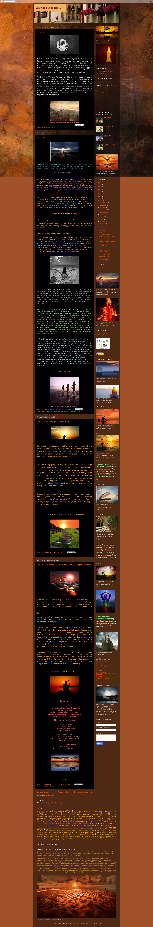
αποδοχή (44, 411)
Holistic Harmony (101, 666)
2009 (100, 269)
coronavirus (48, 838)
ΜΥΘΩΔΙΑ (107, 821)
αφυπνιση (105, 813)
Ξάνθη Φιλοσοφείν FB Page (104, 71)
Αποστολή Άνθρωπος (49, 813)
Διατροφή (50, 816)
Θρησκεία (54, 820)
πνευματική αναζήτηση (67, 411)
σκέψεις (105, 830)
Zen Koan (60, 840)
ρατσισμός (68, 830)
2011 (99, 264)
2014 (100, 198)
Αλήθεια (67, 811)
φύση (113, 834)
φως (38, 836)
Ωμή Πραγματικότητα (99, 836)
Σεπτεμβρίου (103, 209)
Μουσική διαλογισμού (98, 821)
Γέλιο (75, 814)
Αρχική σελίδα (63, 792)
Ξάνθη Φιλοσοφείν (48, 7)
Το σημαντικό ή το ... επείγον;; (107, 241)
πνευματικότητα (89, 825)
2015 (100, 196)
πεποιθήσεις (110, 823)
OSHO (102, 838)
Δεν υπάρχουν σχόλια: (65, 125)
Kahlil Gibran (75, 838)
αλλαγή (75, 811)
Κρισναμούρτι (113, 820)
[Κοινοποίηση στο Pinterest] (83, 125)
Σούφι (52, 832)
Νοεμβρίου (103, 205)
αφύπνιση (113, 813)
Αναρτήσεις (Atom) (49, 795)
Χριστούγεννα (61, 836)
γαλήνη (70, 814)
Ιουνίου (102, 216)
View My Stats (100, 334)
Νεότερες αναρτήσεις (44, 792)
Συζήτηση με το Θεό (43, 834)
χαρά (47, 836)
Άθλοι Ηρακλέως (57, 811)
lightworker (99, 674)
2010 (100, 266)
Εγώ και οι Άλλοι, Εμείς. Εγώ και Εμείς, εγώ (107, 250)
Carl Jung (114, 836)
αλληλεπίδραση (83, 811)
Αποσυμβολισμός (61, 813)
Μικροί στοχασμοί (78, 821)
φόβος (108, 834)
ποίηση (52, 786)
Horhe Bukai (67, 838)
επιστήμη (47, 818)
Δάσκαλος (104, 814)
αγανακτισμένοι (40, 811)
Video (53, 840)
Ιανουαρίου (103, 259)
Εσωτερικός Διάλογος (62, 818)
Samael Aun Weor (41, 840)
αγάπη (48, 811)
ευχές (86, 818)
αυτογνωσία (95, 813)
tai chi (48, 839)
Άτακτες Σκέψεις (86, 813)
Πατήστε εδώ (100, 88)
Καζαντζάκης (63, 820)
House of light (100, 668)
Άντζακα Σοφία (45, 786)
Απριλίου (102, 221)
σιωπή (98, 830)
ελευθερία (90, 816)
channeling (40, 838)
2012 (100, 262)
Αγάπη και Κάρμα (108, 126)
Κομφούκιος (100, 820)
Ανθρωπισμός (93, 811)
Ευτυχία (79, 818)
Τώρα (92, 834)
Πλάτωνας (46, 825)
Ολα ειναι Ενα (60, 823)
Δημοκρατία (112, 814)
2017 (100, 191)
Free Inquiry (99, 664)
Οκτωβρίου (103, 207)
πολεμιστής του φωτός (43, 828)
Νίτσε (113, 821)
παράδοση (50, 411)
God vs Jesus (107, 117)
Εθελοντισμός (66, 816)
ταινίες (83, 834)
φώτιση (42, 836)
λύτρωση (40, 821)
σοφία (58, 832)
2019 (100, 187)
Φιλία (102, 834)
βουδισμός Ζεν (50, 814)
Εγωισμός (57, 816)
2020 (100, 184)
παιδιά (80, 823)
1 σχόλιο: (61, 552)
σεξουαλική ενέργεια (89, 830)
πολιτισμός (54, 828)
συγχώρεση (45, 554)
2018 (100, 189)
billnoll (90, 923)
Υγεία (97, 834)
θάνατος (114, 818)
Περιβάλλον (39, 825)
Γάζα (66, 814)
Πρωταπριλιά (52, 830)
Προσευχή (77, 828)
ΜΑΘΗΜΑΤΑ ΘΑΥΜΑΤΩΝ (62, 821)
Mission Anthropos (94, 838)
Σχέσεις (76, 834)
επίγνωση (39, 818)
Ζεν (90, 818)
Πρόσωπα (102, 828)
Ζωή (100, 818)
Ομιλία (68, 823)
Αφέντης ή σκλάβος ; (105, 256)
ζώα (95, 818)
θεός (40, 820)
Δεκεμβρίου (103, 202)
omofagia (99, 676)
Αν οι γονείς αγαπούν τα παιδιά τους (106, 244)
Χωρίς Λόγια (73, 836)
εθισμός (72, 816)
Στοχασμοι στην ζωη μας (48, 127)
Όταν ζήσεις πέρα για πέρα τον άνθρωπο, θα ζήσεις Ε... (106, 238)
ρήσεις (74, 830)
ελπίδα (98, 816)
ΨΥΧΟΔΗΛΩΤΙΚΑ (88, 836)
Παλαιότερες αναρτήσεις (83, 792)
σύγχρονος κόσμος (104, 832)
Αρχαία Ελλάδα (74, 813)
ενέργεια (113, 816)
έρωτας (53, 818)
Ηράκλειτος (107, 818)
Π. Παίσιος (74, 823)
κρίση (106, 820)
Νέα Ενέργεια (100, 680)
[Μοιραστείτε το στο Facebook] (81, 125)
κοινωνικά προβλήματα (90, 820)
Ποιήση (98, 825)
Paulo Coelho (111, 838)
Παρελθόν (102, 823)
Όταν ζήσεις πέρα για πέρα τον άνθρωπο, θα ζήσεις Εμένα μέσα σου (64, 564)
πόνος (60, 828)
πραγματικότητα (68, 828)
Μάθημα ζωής (48, 821)
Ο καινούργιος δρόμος (105, 254)
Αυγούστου (103, 212)
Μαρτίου (102, 223)
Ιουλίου (102, 214)
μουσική (89, 821)
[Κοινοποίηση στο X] (80, 125)
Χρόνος (68, 836)
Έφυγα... (101, 247)
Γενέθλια (80, 814)
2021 (100, 182)
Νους (38, 823)
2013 (100, 200)
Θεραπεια (46, 820)
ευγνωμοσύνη (72, 818)
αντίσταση (112, 811)
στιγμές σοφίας (66, 832)
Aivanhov (107, 836)
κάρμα (71, 820)
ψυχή (79, 836)
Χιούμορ (52, 836)
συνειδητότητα (66, 834)
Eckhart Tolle (56, 838)
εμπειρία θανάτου (105, 816)
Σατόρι (79, 830)
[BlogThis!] (78, 125)
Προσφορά (94, 828)
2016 (100, 193)
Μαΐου (102, 219)
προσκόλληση (78, 411)
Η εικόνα (40, 32)
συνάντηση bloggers (55, 834)
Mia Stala (99, 670)
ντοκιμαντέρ (45, 823)
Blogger (99, 923)
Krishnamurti (83, 838)
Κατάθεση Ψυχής (78, 820)
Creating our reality (101, 661)
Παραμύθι (94, 823)
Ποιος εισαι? (113, 825)
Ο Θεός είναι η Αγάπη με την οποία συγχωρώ (54, 421)
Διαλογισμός (41, 816)
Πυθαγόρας (60, 830)
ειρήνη (76, 816)
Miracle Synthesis (101, 672)
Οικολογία (52, 823)
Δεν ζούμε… (42, 137)
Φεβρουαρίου (104, 226)
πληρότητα (57, 411)
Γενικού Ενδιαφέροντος (91, 814)
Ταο (88, 834)
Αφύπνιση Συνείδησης (102, 678)
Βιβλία (41, 814)
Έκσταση (82, 816)
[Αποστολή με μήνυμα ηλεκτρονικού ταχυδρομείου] (76, 125)
